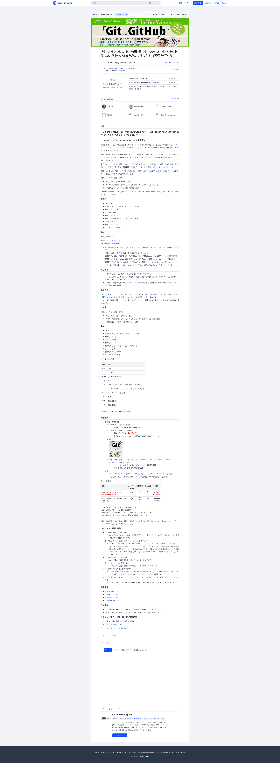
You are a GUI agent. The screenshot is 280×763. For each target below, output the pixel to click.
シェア (105, 635)
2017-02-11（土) (111, 597)
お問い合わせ (181, 14)
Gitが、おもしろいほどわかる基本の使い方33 (154, 171)
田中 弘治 (108, 624)
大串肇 (112, 174)
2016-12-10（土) (111, 594)
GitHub (170, 164)
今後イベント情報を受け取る (113, 87)
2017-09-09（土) (112, 600)
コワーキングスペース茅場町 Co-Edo (123, 474)
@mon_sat (118, 624)
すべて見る (175, 99)
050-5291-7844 (185, 3)
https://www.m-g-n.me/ (110, 243)
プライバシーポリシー (132, 752)
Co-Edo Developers (106, 14)
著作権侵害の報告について (150, 752)
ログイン (217, 3)
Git (138, 164)
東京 (121, 718)
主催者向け (198, 3)
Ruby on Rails (138, 718)
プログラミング (152, 718)
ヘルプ (113, 752)
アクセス (112, 477)
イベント (152, 14)
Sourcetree (105, 192)
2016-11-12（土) (111, 591)
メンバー (163, 14)
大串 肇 (107, 621)
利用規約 (120, 752)
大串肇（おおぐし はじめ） (111, 241)
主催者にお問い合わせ (102, 752)
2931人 (115, 718)
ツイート (113, 635)
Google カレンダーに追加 (171, 62)
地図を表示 (176, 69)
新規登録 (208, 3)
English (224, 3)
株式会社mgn (117, 621)
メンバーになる (122, 14)
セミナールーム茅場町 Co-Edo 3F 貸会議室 (119, 68)
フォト (171, 14)
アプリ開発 (161, 718)
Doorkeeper (144, 756)
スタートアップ (128, 718)
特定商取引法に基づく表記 (170, 752)
